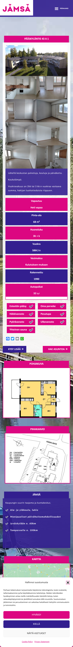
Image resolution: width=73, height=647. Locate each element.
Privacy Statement (41, 642)
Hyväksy (36, 615)
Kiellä (36, 624)
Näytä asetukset (36, 633)
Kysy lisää (14, 349)
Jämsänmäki (16, 8)
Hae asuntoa (56, 349)
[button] (68, 582)
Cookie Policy (27, 642)
